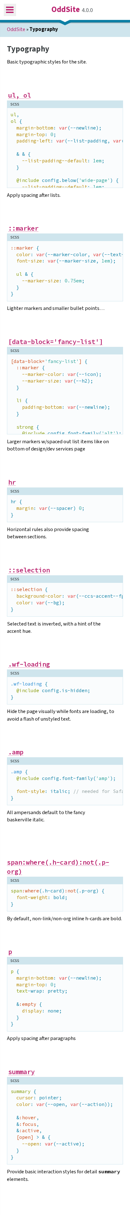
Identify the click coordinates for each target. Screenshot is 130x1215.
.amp (15, 752)
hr (12, 482)
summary (21, 1072)
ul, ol (19, 95)
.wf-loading (29, 664)
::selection (29, 570)
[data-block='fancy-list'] (55, 342)
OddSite (65, 9)
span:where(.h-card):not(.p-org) (58, 867)
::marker (23, 228)
